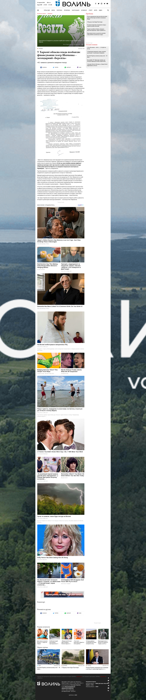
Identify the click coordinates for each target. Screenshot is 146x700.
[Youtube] (107, 4)
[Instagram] (101, 4)
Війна (53, 10)
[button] (49, 2)
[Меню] (38, 10)
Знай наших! (75, 10)
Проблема (67, 10)
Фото (95, 10)
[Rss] (108, 691)
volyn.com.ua (79, 676)
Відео (100, 10)
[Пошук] (108, 10)
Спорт (90, 10)
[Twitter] (99, 4)
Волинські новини (41, 13)
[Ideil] (73, 695)
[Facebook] (96, 4)
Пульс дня (47, 10)
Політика (59, 10)
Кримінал (84, 10)
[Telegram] (104, 4)
